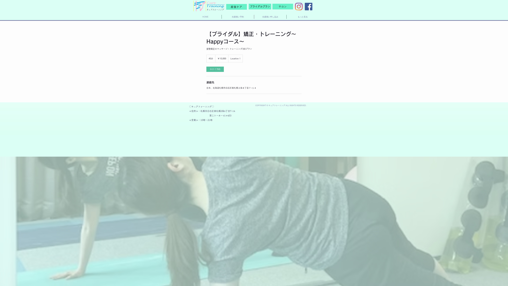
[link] (215, 69)
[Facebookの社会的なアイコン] (308, 6)
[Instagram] (299, 6)
